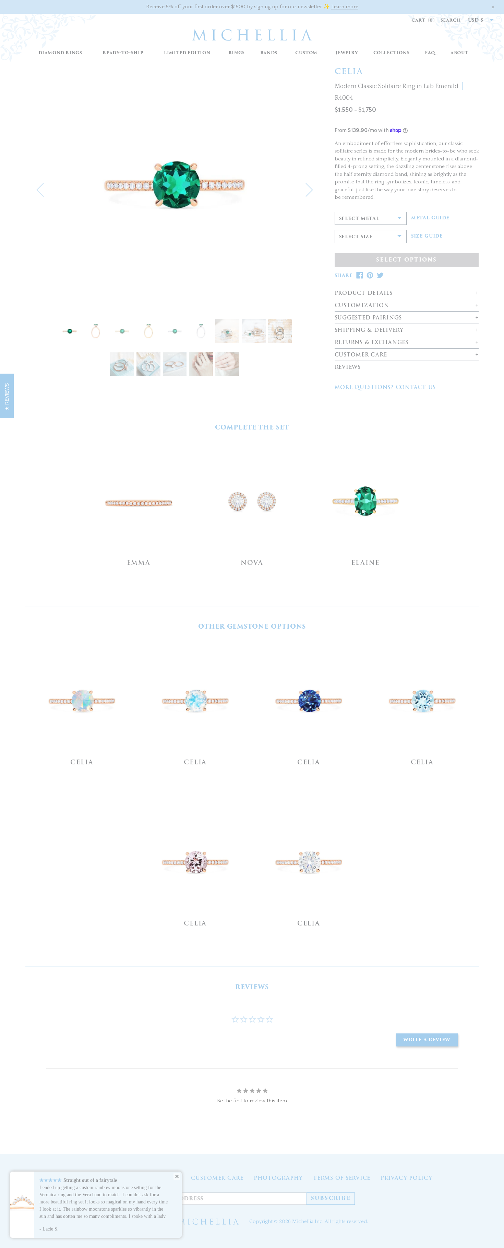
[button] (236, 53)
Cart (423, 20)
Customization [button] (362, 306)
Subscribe (331, 1198)
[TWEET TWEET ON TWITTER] (380, 275)
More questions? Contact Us (385, 387)
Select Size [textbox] (356, 236)
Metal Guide (430, 218)
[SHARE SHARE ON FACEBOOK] (359, 275)
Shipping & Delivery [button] (369, 330)
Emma (139, 563)
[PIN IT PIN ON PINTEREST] (370, 275)
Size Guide (427, 236)
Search (451, 20)
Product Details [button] (364, 293)
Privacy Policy (406, 1178)
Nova (252, 563)
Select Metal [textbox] (359, 218)
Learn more (344, 7)
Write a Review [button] (427, 1039)
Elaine (365, 563)
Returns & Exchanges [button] (371, 343)
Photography (278, 1178)
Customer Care (217, 1178)
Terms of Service (341, 1178)
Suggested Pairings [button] (368, 318)
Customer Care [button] (361, 355)
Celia (81, 762)
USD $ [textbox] (476, 20)
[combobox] (477, 20)
